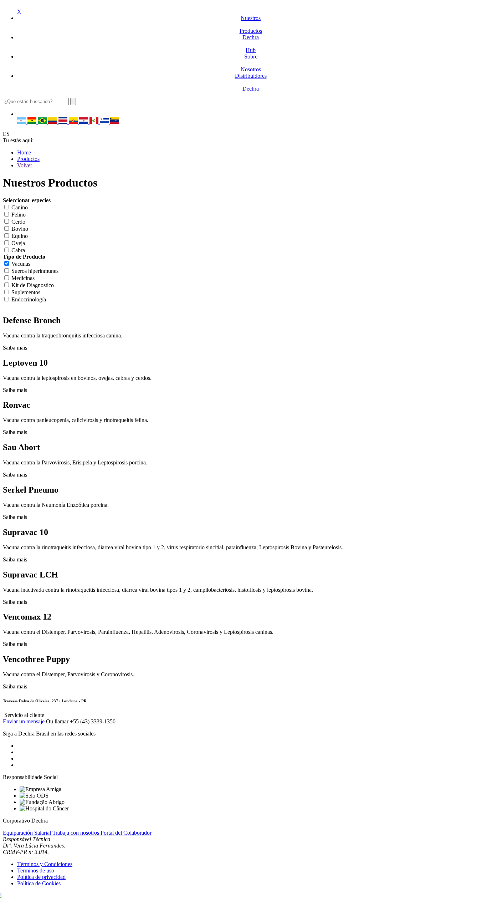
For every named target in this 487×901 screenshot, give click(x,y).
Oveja (18, 243)
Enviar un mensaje (24, 721)
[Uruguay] (105, 122)
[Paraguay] (84, 122)
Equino (19, 236)
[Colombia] (53, 122)
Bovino (19, 229)
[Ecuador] (74, 122)
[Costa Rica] (63, 122)
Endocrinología (28, 299)
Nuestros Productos (251, 24)
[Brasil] (43, 122)
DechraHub (250, 43)
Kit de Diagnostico (32, 285)
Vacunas (20, 264)
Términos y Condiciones (44, 864)
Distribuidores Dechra (251, 82)
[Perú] (94, 122)
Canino (19, 207)
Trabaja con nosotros (76, 833)
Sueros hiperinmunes (34, 271)
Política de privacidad (41, 877)
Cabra (18, 250)
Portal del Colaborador (126, 833)
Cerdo (18, 222)
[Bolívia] (32, 122)
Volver (24, 165)
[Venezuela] (114, 122)
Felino (18, 215)
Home (24, 152)
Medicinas (23, 278)
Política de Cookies (39, 883)
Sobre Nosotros (251, 63)
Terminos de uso (35, 870)
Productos (28, 159)
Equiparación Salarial (27, 833)
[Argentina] (22, 122)
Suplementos (25, 292)
